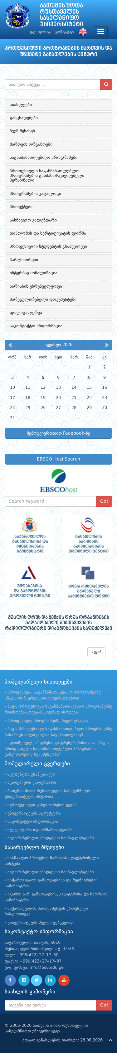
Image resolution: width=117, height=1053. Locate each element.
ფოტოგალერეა (26, 312)
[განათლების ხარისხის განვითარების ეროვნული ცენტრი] (88, 534)
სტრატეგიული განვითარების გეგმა (42, 805)
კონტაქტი (64, 32)
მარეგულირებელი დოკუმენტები (43, 299)
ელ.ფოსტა (40, 32)
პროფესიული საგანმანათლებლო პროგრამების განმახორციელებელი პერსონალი (47, 176)
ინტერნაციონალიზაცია (33, 273)
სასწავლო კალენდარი (33, 220)
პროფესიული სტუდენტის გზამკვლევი (48, 246)
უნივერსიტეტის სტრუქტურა (34, 814)
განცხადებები (24, 118)
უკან (97, 652)
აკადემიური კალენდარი (31, 783)
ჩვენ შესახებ (22, 131)
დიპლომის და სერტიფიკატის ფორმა (48, 233)
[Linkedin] (50, 980)
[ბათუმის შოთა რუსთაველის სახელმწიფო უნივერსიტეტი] (17, 17)
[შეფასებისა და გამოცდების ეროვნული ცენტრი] (29, 582)
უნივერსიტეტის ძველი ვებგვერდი (41, 923)
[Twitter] (36, 980)
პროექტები (21, 207)
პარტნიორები (24, 260)
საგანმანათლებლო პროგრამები (43, 157)
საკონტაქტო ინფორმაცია (36, 326)
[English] (81, 32)
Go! (104, 501)
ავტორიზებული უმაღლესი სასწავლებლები (50, 838)
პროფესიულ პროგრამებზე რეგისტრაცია (47, 721)
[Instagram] (24, 980)
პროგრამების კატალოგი (35, 194)
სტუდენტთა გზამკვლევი (31, 775)
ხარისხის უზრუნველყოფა (36, 286)
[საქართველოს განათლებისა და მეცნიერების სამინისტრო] (29, 534)
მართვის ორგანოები (31, 144)
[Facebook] (10, 980)
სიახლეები (21, 105)
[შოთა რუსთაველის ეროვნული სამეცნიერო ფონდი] (88, 582)
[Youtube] (64, 980)
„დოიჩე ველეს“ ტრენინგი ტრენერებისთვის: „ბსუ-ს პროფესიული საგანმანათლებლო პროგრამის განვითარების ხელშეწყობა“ (57, 749)
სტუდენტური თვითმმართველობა (40, 830)
